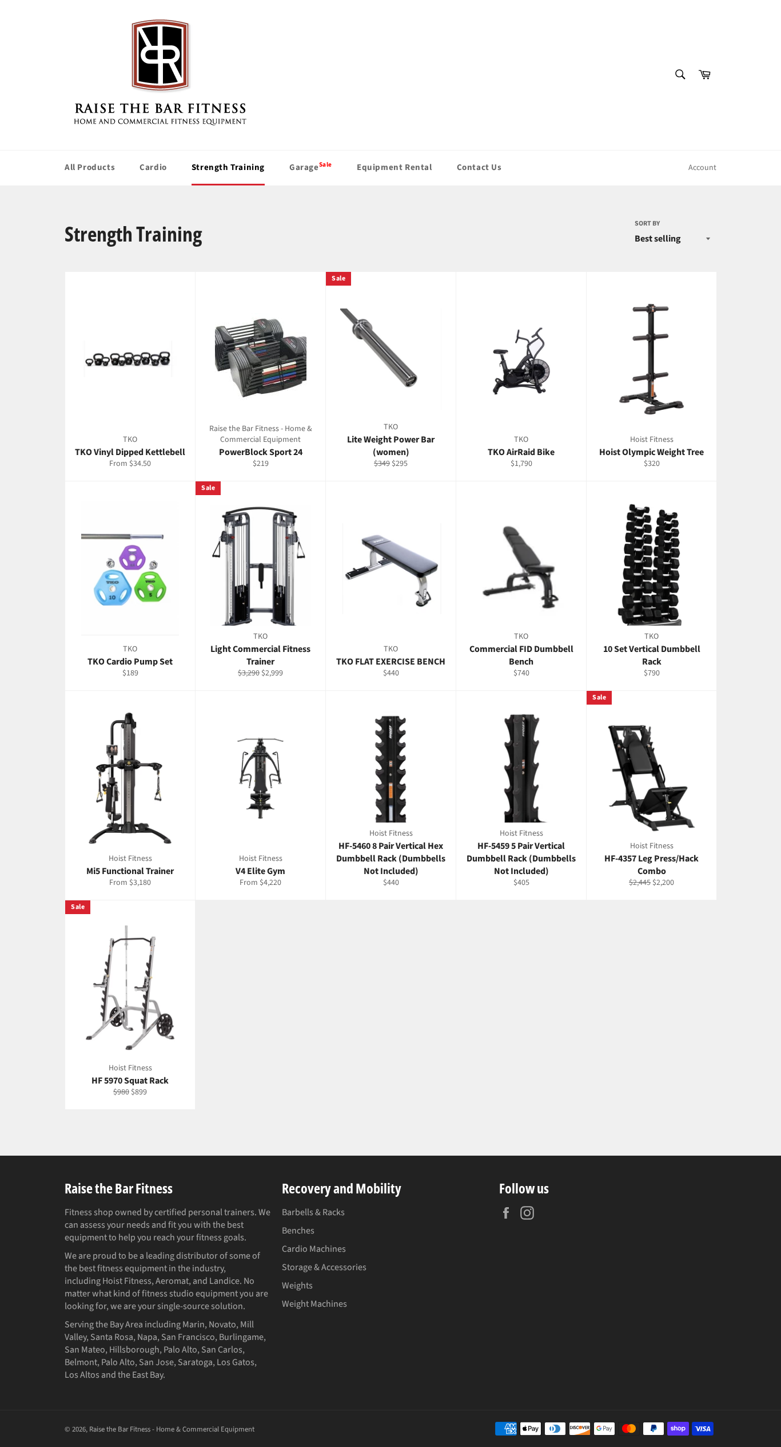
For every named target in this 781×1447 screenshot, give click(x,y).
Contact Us (479, 167)
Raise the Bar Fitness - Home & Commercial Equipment (171, 1429)
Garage (310, 166)
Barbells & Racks (313, 1212)
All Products (90, 167)
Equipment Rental (394, 167)
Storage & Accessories (324, 1267)
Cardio (153, 167)
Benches (298, 1230)
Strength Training (228, 167)
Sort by (647, 223)
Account (702, 167)
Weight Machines (314, 1304)
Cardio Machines (314, 1249)
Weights (297, 1285)
